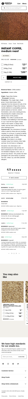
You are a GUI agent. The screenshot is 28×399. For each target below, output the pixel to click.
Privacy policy (4, 396)
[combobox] (14, 8)
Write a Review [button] (15, 177)
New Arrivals (20, 43)
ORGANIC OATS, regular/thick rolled (12, 305)
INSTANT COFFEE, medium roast (8, 193)
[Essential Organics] (7, 3)
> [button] (19, 253)
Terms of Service (12, 396)
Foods (14, 43)
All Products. (4, 43)
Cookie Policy (21, 396)
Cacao (10, 43)
